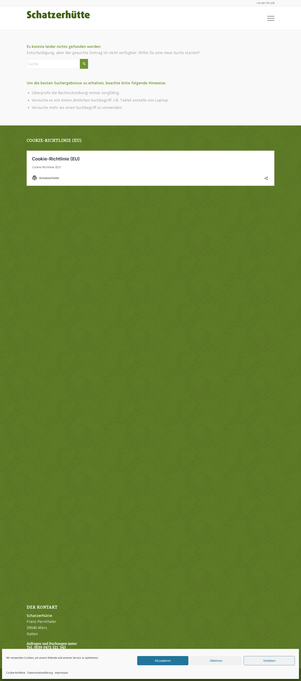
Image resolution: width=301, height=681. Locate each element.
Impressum (61, 672)
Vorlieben (269, 660)
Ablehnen (216, 660)
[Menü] (269, 18)
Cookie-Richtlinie (15, 672)
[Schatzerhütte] (58, 18)
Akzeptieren (163, 660)
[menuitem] (269, 18)
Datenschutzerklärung (40, 672)
